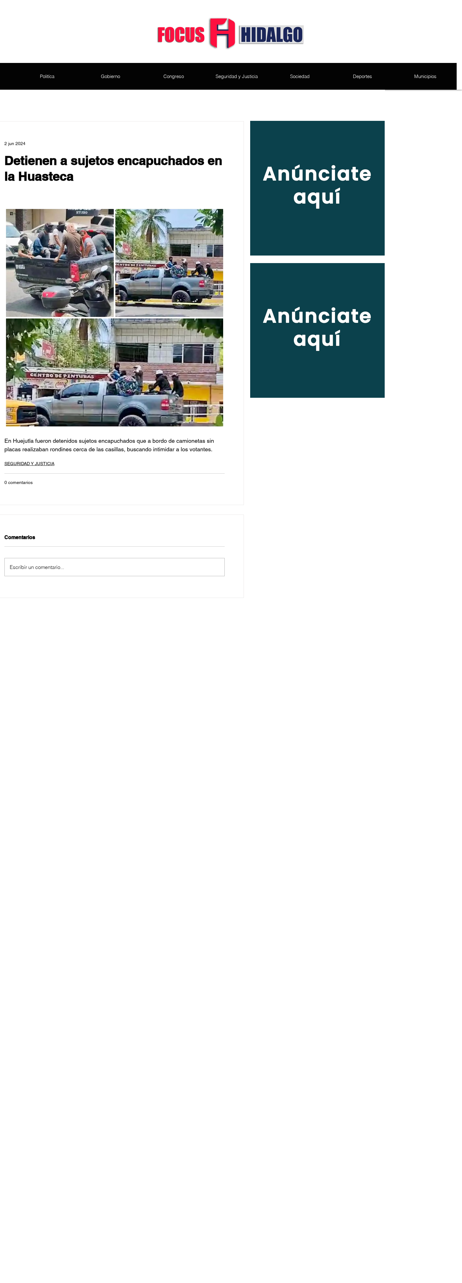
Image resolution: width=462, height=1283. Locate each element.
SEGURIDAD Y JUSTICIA (29, 463)
